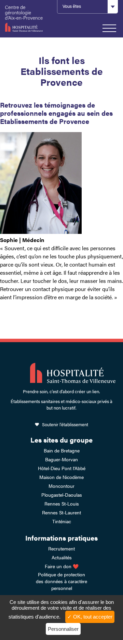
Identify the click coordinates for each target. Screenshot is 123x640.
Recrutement (61, 548)
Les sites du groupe (61, 440)
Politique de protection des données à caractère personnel (61, 581)
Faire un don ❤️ (62, 566)
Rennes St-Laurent (61, 512)
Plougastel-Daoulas (61, 494)
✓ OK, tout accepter (89, 617)
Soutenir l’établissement (65, 424)
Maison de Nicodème (61, 477)
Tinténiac (61, 521)
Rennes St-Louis (61, 503)
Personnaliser (63, 629)
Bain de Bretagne (62, 450)
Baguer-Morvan (61, 459)
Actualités (62, 557)
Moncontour (61, 485)
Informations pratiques (61, 538)
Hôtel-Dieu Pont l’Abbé (61, 468)
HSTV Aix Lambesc (27, 18)
